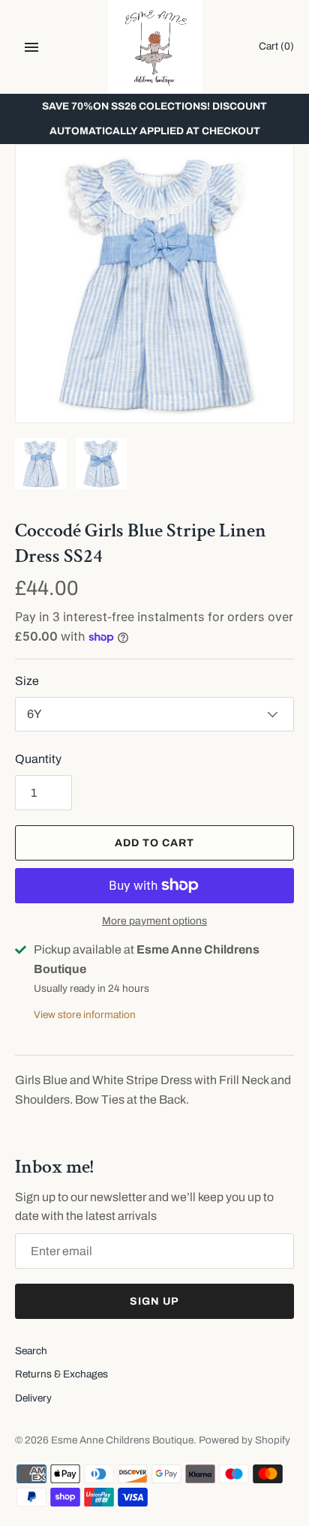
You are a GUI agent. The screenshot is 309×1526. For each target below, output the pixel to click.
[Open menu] (31, 47)
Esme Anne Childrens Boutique (122, 1440)
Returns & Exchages (61, 1374)
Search (31, 1350)
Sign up (154, 1301)
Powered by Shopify (244, 1440)
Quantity (38, 758)
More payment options (154, 921)
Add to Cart (154, 843)
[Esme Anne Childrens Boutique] (155, 47)
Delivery (33, 1398)
